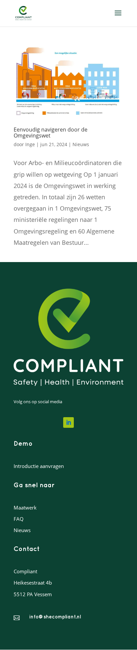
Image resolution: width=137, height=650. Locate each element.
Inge (30, 144)
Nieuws (80, 144)
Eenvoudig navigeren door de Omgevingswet (50, 132)
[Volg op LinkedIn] (68, 422)
